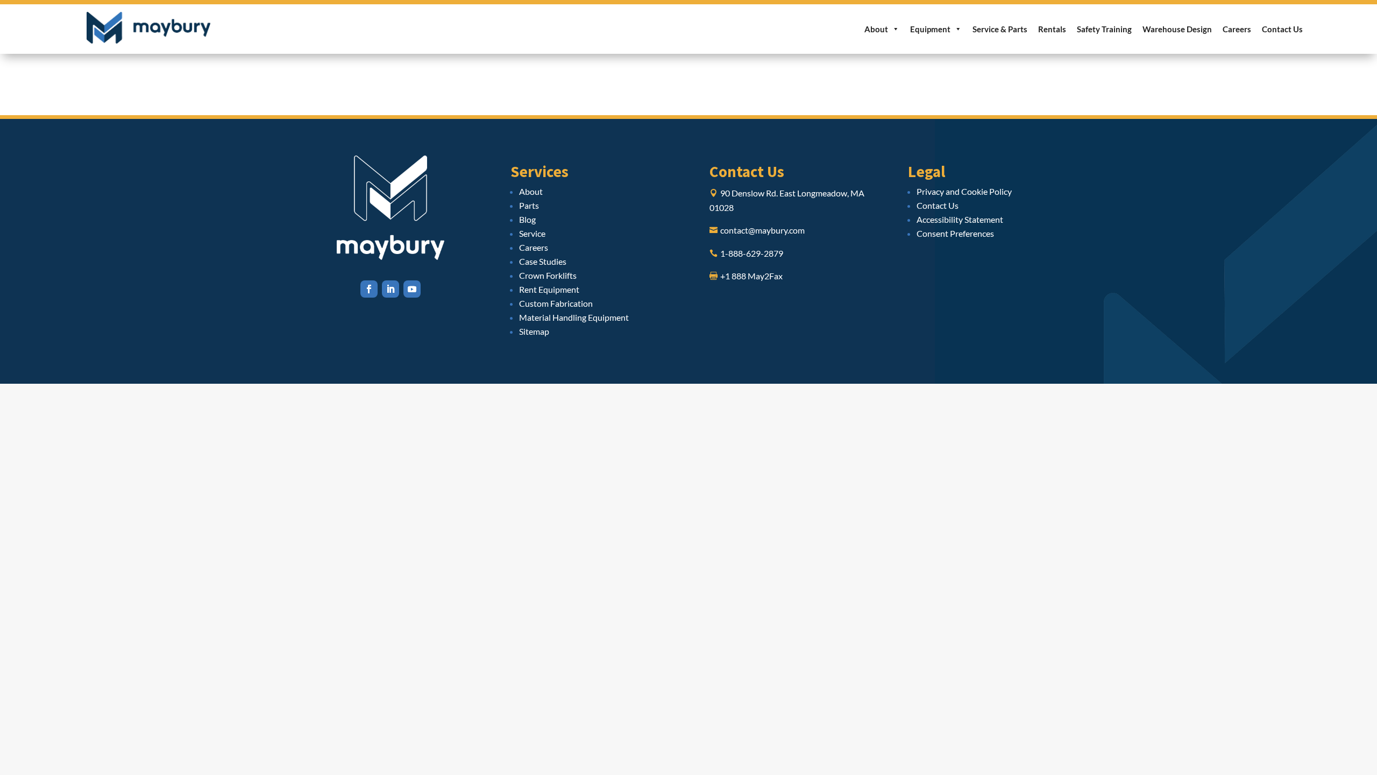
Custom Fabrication (556, 303)
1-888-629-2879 (751, 253)
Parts (529, 205)
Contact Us (1282, 29)
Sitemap (534, 331)
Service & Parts (1000, 29)
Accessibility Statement (960, 219)
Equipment (930, 29)
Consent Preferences (955, 233)
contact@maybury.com (762, 230)
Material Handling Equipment (574, 317)
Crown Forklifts (548, 275)
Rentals (1052, 29)
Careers (1237, 29)
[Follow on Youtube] (412, 289)
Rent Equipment (549, 289)
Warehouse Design (1177, 29)
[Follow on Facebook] (369, 289)
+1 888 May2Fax (751, 276)
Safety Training (1104, 29)
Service (532, 233)
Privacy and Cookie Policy (964, 191)
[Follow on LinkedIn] (390, 289)
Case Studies (542, 261)
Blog (527, 219)
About (876, 29)
